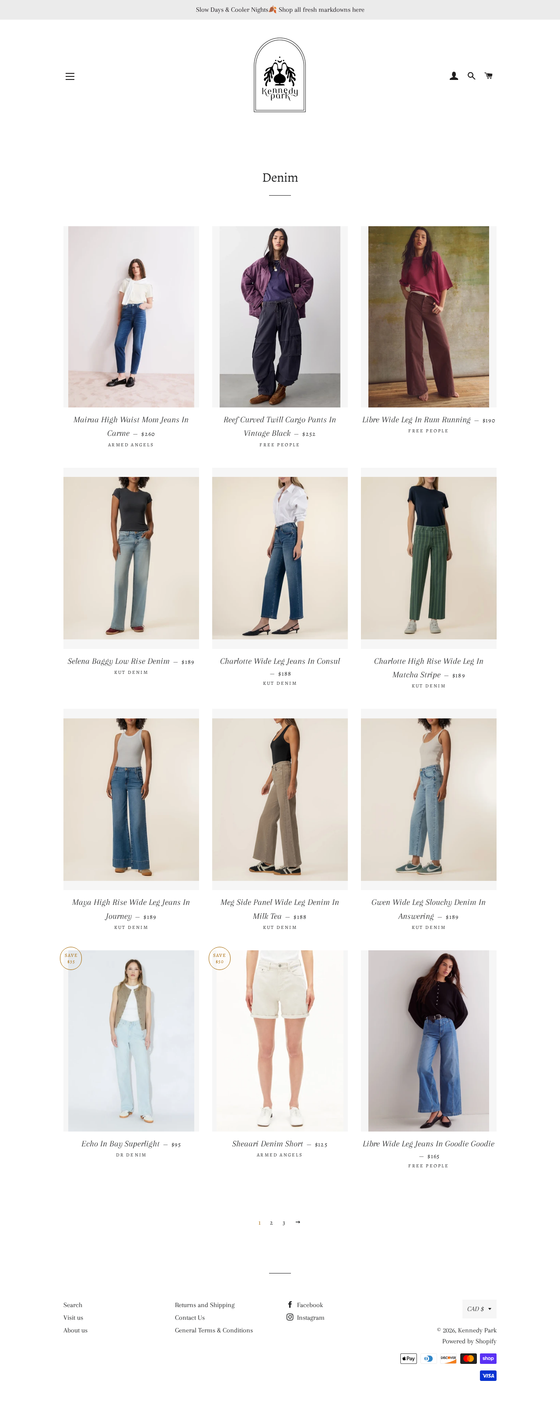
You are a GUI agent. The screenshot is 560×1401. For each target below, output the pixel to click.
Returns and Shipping (204, 1305)
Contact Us (190, 1318)
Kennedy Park (477, 1330)
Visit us (73, 1318)
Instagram (310, 1318)
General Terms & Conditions (214, 1330)
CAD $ (475, 1309)
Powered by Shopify (469, 1341)
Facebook (309, 1305)
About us (75, 1330)
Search (72, 1305)
